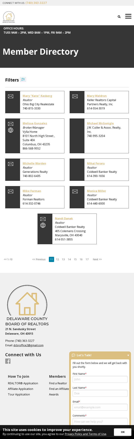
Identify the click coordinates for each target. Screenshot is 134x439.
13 (63, 259)
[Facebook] (7, 361)
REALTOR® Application (23, 383)
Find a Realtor (58, 383)
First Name (79, 373)
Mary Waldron (97, 96)
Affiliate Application (20, 388)
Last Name (79, 387)
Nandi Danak (64, 218)
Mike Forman (32, 191)
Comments (79, 415)
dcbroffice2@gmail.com (28, 345)
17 (87, 259)
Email (76, 401)
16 (81, 259)
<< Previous (39, 259)
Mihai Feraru (96, 163)
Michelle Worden (34, 163)
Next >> (97, 259)
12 (57, 259)
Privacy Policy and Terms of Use (85, 434)
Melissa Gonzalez (35, 123)
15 (75, 259)
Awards (54, 394)
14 (69, 259)
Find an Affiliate (59, 388)
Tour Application (19, 394)
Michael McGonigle (100, 123)
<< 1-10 (6, 259)
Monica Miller (96, 191)
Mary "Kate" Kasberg (37, 96)
